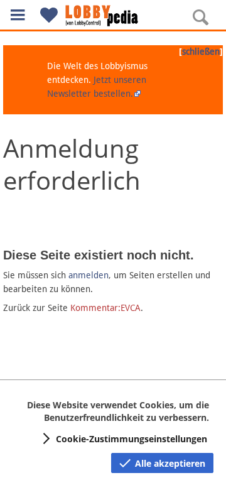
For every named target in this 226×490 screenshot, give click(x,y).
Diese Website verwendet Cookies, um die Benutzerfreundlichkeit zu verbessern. (118, 411)
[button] (17, 15)
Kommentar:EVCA (105, 308)
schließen (201, 51)
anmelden (88, 275)
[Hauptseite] (113, 15)
